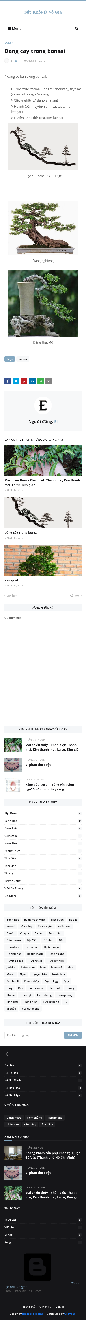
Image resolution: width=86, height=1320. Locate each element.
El (15, 60)
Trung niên (30, 1002)
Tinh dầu (42, 858)
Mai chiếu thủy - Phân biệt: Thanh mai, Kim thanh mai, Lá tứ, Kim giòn (42, 482)
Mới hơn (11, 596)
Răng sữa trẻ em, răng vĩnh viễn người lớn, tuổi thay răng (49, 786)
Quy (66, 981)
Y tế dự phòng (42, 888)
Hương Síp (35, 961)
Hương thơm (56, 961)
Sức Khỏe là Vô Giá (43, 12)
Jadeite (11, 967)
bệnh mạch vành (35, 919)
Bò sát (73, 919)
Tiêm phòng (64, 995)
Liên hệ (60, 1307)
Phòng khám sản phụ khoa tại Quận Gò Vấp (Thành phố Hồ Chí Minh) (52, 1155)
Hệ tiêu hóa (14, 954)
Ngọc (23, 974)
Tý (65, 1002)
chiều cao (64, 926)
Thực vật (25, 995)
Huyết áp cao (15, 961)
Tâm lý (42, 873)
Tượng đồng (42, 881)
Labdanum (28, 967)
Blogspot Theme (32, 1314)
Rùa (20, 988)
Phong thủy (42, 851)
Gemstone (42, 836)
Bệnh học (42, 821)
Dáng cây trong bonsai (21, 532)
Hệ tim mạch (35, 954)
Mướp (10, 974)
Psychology (51, 981)
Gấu (61, 940)
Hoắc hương (56, 954)
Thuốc (11, 995)
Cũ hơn (75, 596)
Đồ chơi (48, 940)
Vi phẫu (11, 1008)
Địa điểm (42, 896)
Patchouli (13, 981)
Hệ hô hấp (31, 947)
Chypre (24, 933)
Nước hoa (42, 843)
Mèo (43, 967)
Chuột (11, 933)
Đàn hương (14, 940)
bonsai (9, 43)
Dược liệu (42, 828)
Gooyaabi (70, 1314)
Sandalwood (36, 988)
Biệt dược (42, 813)
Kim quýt (11, 580)
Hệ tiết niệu (51, 947)
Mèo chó (56, 967)
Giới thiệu (45, 1307)
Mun (70, 967)
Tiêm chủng (44, 995)
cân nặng (26, 926)
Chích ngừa (45, 926)
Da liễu (39, 933)
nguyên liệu (39, 974)
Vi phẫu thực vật (38, 765)
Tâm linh (42, 866)
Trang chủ (29, 1307)
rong (10, 988)
